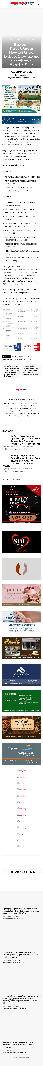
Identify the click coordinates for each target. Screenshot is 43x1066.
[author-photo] (3, 916)
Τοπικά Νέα (30, 40)
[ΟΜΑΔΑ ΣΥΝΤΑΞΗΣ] (21, 390)
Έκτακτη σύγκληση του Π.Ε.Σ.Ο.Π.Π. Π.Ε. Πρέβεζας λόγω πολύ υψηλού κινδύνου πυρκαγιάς (20, 1044)
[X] (23, 419)
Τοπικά (29, 359)
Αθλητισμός (13, 40)
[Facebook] (15, 419)
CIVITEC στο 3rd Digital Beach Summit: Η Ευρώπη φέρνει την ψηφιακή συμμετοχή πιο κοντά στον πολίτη (20, 954)
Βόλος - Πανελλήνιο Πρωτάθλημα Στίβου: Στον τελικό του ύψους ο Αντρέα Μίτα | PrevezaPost (25, 440)
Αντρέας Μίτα (19, 359)
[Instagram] (19, 419)
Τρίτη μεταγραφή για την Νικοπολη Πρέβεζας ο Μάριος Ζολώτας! (30, 371)
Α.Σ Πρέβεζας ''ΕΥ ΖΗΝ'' (20, 357)
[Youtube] (28, 419)
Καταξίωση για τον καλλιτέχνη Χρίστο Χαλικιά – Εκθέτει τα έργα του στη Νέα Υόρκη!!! (11, 372)
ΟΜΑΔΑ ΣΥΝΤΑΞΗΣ (24, 72)
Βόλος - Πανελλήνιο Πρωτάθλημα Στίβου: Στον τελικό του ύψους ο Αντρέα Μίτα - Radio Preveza (21, 460)
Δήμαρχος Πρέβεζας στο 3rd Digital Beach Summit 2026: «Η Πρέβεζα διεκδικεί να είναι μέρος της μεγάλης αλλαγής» (20, 911)
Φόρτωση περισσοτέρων (21, 1057)
